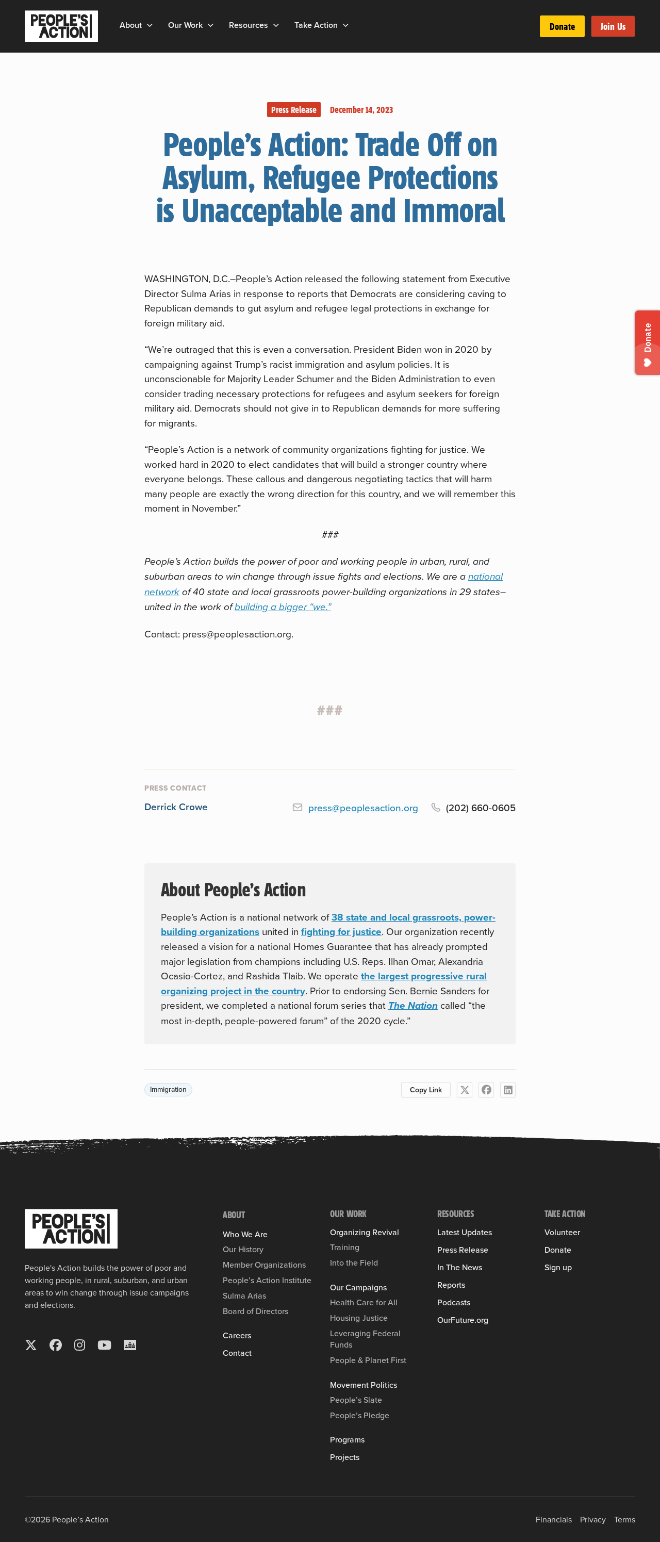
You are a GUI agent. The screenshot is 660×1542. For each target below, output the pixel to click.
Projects (344, 1457)
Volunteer (562, 1232)
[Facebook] (486, 1089)
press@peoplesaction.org (363, 807)
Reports (451, 1284)
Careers (237, 1335)
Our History (243, 1249)
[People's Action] (71, 1229)
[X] (464, 1089)
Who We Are (245, 1234)
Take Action (316, 25)
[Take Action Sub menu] (346, 25)
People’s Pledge (359, 1415)
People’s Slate (356, 1399)
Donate (562, 26)
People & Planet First (368, 1360)
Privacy (593, 1519)
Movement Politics (363, 1385)
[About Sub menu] (150, 25)
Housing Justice (359, 1317)
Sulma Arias (244, 1295)
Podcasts (453, 1302)
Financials (554, 1519)
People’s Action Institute (267, 1280)
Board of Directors (255, 1311)
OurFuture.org (462, 1320)
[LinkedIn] (508, 1089)
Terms (624, 1519)
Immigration (168, 1089)
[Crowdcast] (130, 1345)
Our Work (185, 25)
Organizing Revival (364, 1232)
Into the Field (354, 1262)
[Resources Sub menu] (276, 25)
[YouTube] (104, 1345)
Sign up (558, 1267)
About (131, 25)
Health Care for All (364, 1302)
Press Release (294, 109)
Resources (248, 25)
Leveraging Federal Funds (365, 1338)
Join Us (613, 26)
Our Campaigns (358, 1287)
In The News (459, 1267)
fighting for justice (341, 931)
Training (344, 1247)
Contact (237, 1353)
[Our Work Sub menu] (210, 25)
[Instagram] (79, 1345)
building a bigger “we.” (283, 606)
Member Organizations (264, 1264)
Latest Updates (464, 1232)
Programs (347, 1439)
